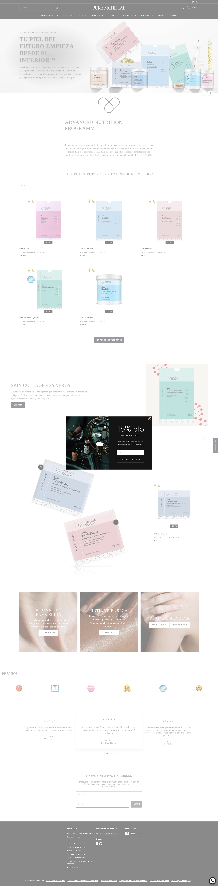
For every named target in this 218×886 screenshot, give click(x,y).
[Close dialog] (149, 418)
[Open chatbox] (212, 880)
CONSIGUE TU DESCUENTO (130, 460)
